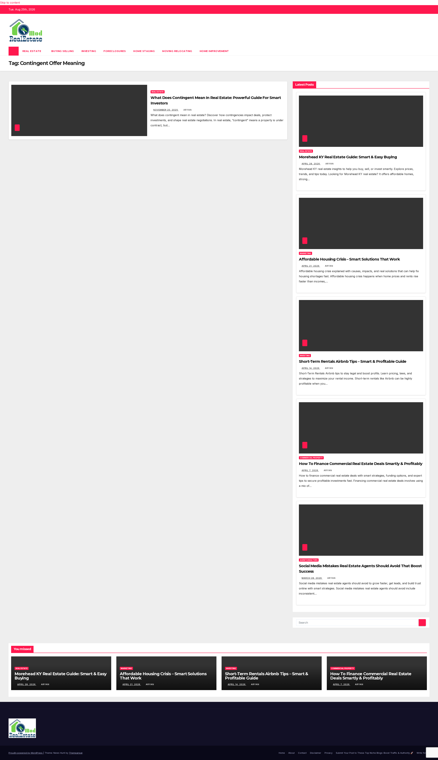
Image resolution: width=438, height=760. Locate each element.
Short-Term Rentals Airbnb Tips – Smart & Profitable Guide (352, 361)
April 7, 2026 (310, 470)
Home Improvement (214, 51)
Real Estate (32, 51)
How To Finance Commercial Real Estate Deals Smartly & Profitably (360, 463)
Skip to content (10, 2)
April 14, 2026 (311, 368)
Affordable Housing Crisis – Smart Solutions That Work (349, 259)
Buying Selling (62, 51)
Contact (302, 752)
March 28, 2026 (312, 578)
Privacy (328, 752)
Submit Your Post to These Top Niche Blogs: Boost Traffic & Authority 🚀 (374, 752)
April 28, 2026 (311, 163)
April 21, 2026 (311, 266)
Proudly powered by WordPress (26, 752)
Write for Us (423, 752)
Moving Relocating (177, 51)
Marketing (305, 253)
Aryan (187, 110)
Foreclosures (115, 51)
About (291, 752)
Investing (88, 51)
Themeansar (75, 752)
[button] (427, 51)
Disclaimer (315, 752)
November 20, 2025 (166, 110)
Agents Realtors (309, 560)
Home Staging (144, 51)
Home (282, 752)
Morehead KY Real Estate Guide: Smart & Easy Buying (348, 157)
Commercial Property (311, 458)
